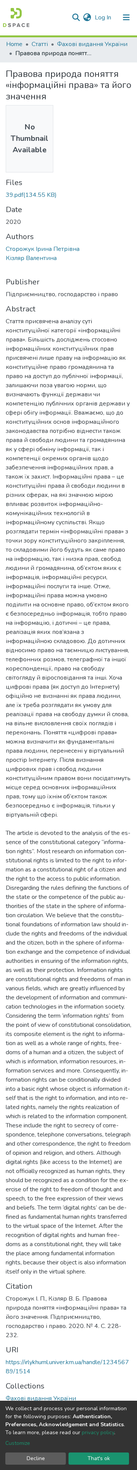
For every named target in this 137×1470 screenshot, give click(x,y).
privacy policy (98, 1432)
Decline (36, 1458)
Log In (104, 17)
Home (14, 44)
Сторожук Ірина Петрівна (43, 249)
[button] (87, 17)
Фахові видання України (92, 44)
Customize (17, 1443)
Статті (40, 44)
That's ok (99, 1458)
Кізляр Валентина (31, 258)
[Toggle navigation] (126, 17)
